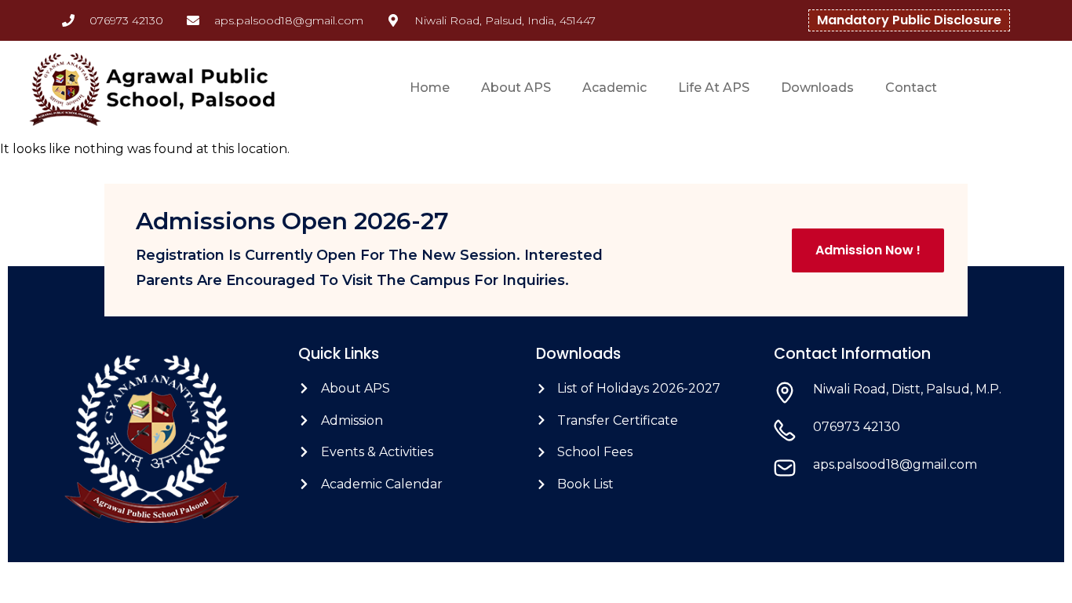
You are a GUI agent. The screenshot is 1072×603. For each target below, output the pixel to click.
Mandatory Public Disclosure (909, 20)
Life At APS (713, 87)
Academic (614, 87)
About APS (516, 87)
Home (430, 87)
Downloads (817, 87)
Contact (911, 87)
